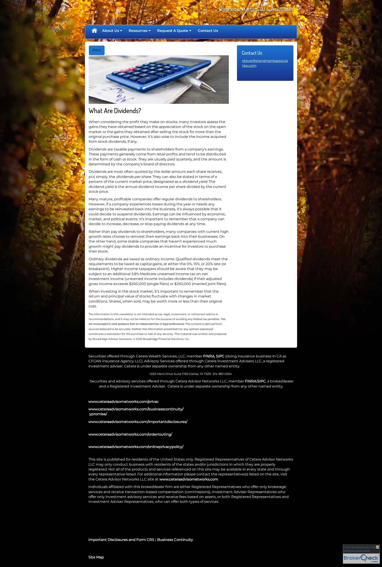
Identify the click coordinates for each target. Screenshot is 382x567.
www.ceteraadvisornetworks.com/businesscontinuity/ (135, 409)
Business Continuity (175, 540)
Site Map (96, 557)
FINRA (208, 356)
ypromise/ (97, 414)
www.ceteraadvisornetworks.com (188, 479)
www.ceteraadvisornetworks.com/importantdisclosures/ (137, 422)
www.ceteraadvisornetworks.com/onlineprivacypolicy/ (135, 447)
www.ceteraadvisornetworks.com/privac (123, 401)
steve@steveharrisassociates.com (265, 63)
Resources (138, 31)
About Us (110, 31)
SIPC (220, 356)
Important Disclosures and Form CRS (121, 540)
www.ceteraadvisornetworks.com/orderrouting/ (130, 434)
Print (96, 50)
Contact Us (208, 31)
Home (94, 31)
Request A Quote (172, 31)
